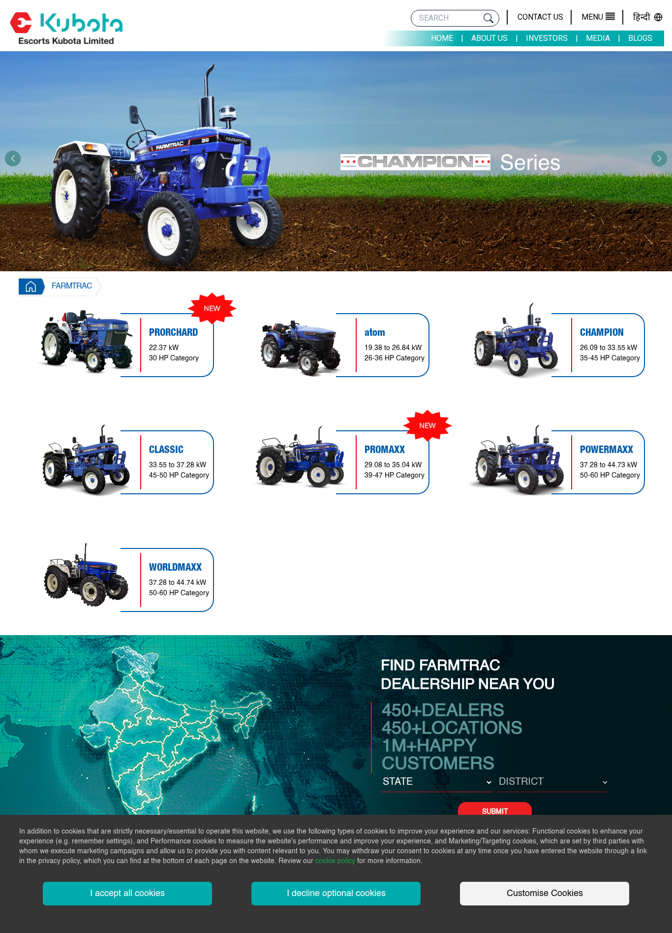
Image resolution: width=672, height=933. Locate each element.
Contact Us (540, 17)
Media (598, 38)
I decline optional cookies (336, 893)
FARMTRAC (72, 286)
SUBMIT (495, 811)
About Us (489, 38)
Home (442, 38)
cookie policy (335, 861)
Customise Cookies (545, 893)
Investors (547, 38)
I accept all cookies (127, 893)
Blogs (640, 38)
